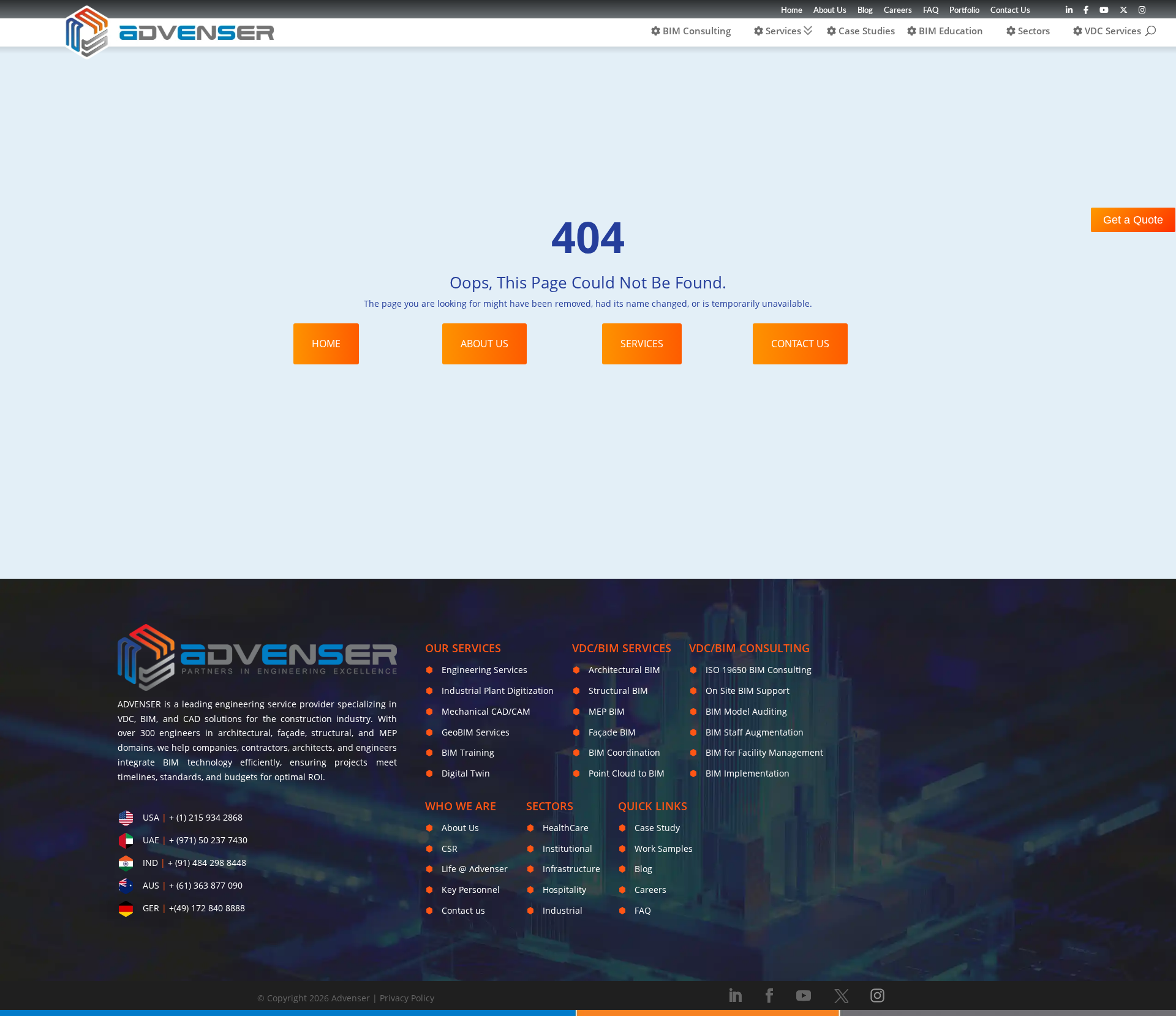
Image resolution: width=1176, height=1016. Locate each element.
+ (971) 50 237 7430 (208, 840)
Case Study (657, 827)
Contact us (463, 910)
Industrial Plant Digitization (498, 690)
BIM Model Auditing (746, 711)
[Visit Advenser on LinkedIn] (1069, 13)
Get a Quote (1133, 220)
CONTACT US (800, 343)
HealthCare (566, 827)
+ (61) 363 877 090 (206, 885)
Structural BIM (618, 690)
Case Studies (865, 30)
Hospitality (564, 889)
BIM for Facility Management (764, 752)
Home (791, 11)
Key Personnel (471, 889)
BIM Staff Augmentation (755, 732)
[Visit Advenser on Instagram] (1142, 13)
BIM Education (949, 30)
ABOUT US (484, 343)
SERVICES (641, 343)
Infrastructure (571, 869)
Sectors (1033, 30)
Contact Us (1010, 11)
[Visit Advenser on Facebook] (1086, 13)
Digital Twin (466, 773)
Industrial (562, 910)
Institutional (567, 848)
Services (782, 30)
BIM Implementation (748, 773)
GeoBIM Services (476, 732)
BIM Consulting (695, 30)
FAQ (930, 11)
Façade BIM (612, 732)
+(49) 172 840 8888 (207, 908)
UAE (151, 840)
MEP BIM (607, 711)
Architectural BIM (624, 669)
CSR (450, 848)
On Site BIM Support (748, 690)
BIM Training (468, 752)
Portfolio (964, 11)
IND (150, 862)
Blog (865, 11)
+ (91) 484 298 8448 (207, 862)
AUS (151, 885)
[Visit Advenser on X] (841, 995)
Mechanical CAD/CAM (486, 711)
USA (151, 817)
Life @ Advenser (475, 869)
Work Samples (664, 848)
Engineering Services (484, 669)
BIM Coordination (624, 752)
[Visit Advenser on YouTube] (1104, 13)
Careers (898, 11)
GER (151, 908)
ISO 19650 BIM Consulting (759, 669)
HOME (326, 343)
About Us (829, 11)
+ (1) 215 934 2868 (206, 817)
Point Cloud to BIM (627, 773)
